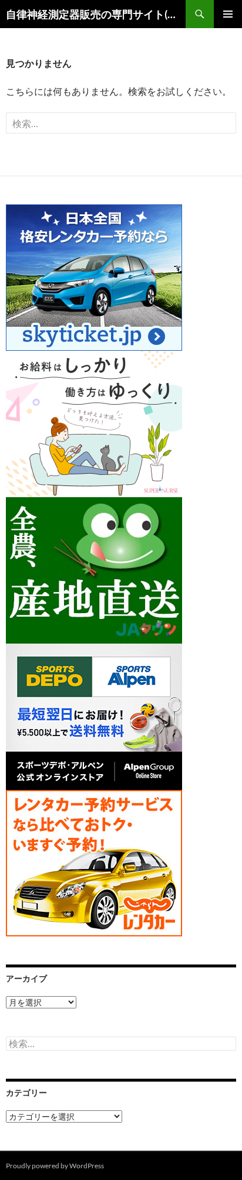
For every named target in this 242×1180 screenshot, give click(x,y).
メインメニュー (228, 14)
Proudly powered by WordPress (55, 1165)
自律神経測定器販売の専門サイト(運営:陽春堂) (96, 14)
